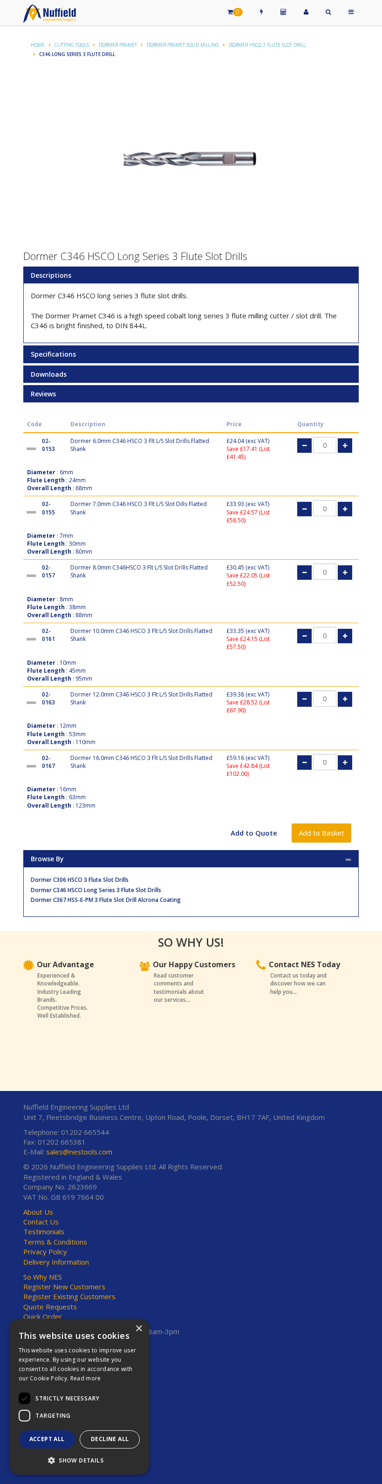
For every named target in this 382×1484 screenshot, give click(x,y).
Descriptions (51, 275)
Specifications (53, 354)
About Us (38, 1212)
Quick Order (42, 1316)
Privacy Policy (45, 1251)
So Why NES (42, 1276)
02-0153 (48, 445)
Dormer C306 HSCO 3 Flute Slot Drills (80, 880)
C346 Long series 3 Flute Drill (77, 54)
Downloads (49, 374)
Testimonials (43, 1231)
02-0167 (48, 762)
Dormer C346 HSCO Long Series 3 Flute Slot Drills (96, 890)
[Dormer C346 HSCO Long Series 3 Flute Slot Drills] (191, 159)
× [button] (138, 1328)
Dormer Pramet (118, 45)
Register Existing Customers (69, 1296)
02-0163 (48, 698)
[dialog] (79, 1397)
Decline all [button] (110, 1439)
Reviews (43, 393)
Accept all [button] (47, 1439)
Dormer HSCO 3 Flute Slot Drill (267, 45)
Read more (85, 1378)
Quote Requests (50, 1306)
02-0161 (48, 635)
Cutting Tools (72, 45)
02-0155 (48, 508)
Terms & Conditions (55, 1241)
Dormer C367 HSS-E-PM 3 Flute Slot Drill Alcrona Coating (106, 900)
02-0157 (48, 571)
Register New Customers (64, 1286)
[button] (79, 1460)
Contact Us (41, 1221)
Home (38, 45)
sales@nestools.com (79, 1151)
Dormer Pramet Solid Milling (183, 45)
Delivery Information (56, 1261)
